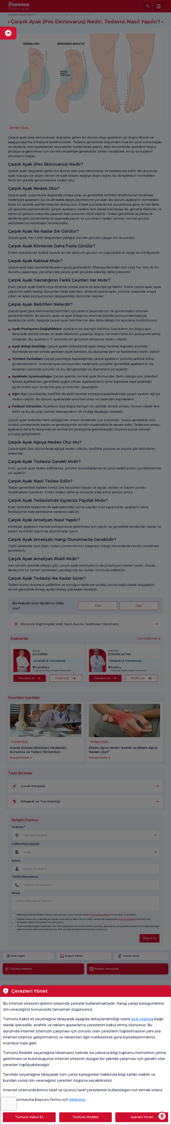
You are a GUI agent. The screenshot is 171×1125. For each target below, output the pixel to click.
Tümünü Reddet (85, 1117)
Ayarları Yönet (142, 1117)
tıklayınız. (77, 1099)
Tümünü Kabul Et (29, 1117)
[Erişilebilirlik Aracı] (162, 1116)
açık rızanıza (142, 1019)
